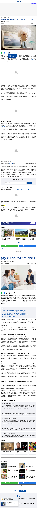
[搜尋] (35, 1)
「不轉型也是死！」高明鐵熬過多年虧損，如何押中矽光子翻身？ (30, 465)
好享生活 (5, 17)
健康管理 (10, 459)
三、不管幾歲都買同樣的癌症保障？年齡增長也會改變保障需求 (14, 313)
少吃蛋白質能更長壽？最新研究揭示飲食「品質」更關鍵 (12, 477)
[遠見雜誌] (18, 1)
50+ (27, 498)
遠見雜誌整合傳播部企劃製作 (5, 263)
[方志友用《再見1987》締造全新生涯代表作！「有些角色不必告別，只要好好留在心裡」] (4, 471)
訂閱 (29, 182)
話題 (9, 463)
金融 (27, 475)
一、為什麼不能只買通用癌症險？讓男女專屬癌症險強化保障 (14, 310)
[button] (35, 233)
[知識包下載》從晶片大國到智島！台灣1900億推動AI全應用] (3, 504)
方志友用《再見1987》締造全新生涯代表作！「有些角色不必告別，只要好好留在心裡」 (13, 471)
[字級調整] (11, 53)
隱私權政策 (21, 501)
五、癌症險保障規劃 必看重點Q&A (8, 316)
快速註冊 (22, 490)
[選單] (1, 1)
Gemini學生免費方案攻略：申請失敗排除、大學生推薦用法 (31, 471)
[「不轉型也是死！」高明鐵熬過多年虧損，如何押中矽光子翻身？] (22, 465)
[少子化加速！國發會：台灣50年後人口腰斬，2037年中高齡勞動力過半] (4, 465)
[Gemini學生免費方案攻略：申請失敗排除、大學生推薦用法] (22, 471)
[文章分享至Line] (2, 53)
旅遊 (8, 17)
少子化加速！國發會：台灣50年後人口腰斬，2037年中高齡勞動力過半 (13, 465)
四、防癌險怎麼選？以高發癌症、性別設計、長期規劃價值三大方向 (15, 314)
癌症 (15, 459)
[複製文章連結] (7, 53)
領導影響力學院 (32, 498)
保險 (7, 459)
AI (26, 469)
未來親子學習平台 (21, 498)
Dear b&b (2, 23)
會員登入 (14, 490)
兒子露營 (31, 59)
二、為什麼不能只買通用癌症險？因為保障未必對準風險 (13, 311)
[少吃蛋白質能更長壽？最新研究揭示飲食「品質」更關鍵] (4, 476)
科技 (27, 463)
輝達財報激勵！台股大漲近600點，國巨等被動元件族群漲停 (31, 477)
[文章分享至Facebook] (4, 53)
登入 (9, 56)
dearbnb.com (9, 207)
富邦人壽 (3, 459)
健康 (8, 255)
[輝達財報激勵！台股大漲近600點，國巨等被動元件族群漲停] (22, 476)
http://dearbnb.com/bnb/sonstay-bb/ (20, 189)
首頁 (1, 17)
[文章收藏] (9, 52)
